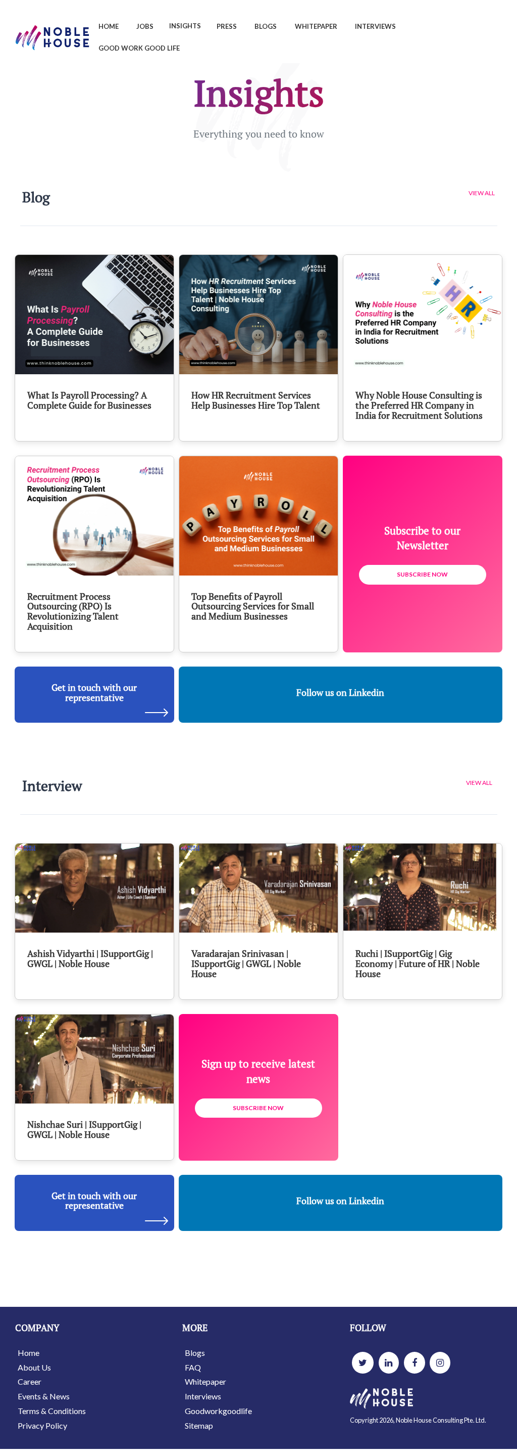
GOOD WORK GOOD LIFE (139, 48)
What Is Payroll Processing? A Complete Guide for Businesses (89, 400)
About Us (34, 1367)
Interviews (203, 1396)
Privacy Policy (42, 1425)
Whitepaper (205, 1381)
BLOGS (265, 26)
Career (29, 1381)
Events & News (44, 1396)
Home (28, 1352)
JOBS (144, 26)
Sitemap (199, 1425)
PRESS (227, 26)
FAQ (193, 1367)
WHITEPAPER (316, 26)
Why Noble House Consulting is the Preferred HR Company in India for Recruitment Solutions (419, 405)
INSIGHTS (185, 26)
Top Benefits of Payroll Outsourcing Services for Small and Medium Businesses (252, 606)
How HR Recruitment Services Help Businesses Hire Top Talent (255, 400)
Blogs (195, 1352)
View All (482, 193)
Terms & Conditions (52, 1411)
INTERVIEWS (375, 26)
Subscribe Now (422, 574)
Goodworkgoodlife (218, 1411)
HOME (108, 26)
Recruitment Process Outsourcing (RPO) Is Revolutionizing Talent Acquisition (73, 611)
